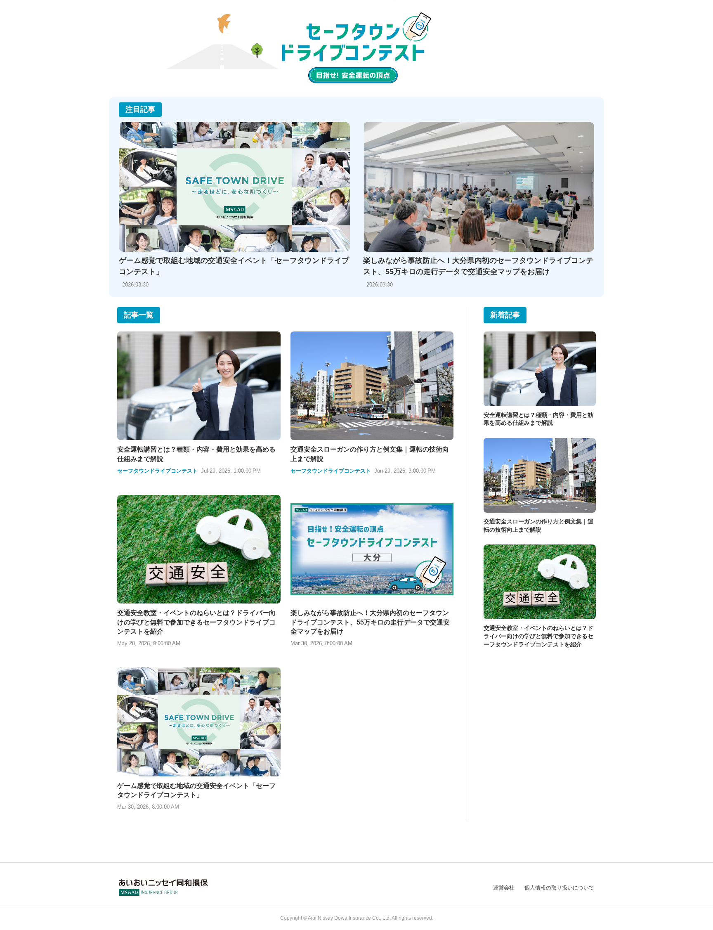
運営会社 (504, 888)
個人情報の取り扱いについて (559, 888)
